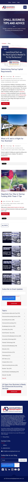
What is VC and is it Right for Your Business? (12, 139)
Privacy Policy (6, 437)
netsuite (5, 349)
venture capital (20, 203)
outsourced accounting (9, 323)
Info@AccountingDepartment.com (11, 451)
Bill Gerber (8, 201)
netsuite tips (6, 375)
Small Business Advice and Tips (13, 78)
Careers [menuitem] (14, 2)
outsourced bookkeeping (9, 345)
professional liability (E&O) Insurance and (12, 416)
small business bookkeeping (10, 371)
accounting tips (8, 82)
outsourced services (8, 352)
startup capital (15, 82)
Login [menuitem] (18, 2)
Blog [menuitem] (9, 2)
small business (23, 80)
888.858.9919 (6, 448)
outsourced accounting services (11, 316)
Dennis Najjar (9, 76)
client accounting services (10, 365)
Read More (5, 103)
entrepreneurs (8, 149)
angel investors (14, 149)
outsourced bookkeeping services (11, 336)
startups (2, 82)
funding (9, 205)
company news (7, 362)
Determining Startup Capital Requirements (12, 70)
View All (4, 378)
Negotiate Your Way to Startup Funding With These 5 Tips (13, 195)
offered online (22, 95)
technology (6, 355)
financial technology (8, 342)
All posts (5, 225)
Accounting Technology (9, 339)
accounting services (19, 148)
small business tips (15, 80)
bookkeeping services (8, 326)
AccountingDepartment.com (13, 417)
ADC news (6, 358)
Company (4, 43)
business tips (6, 368)
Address (5, 445)
